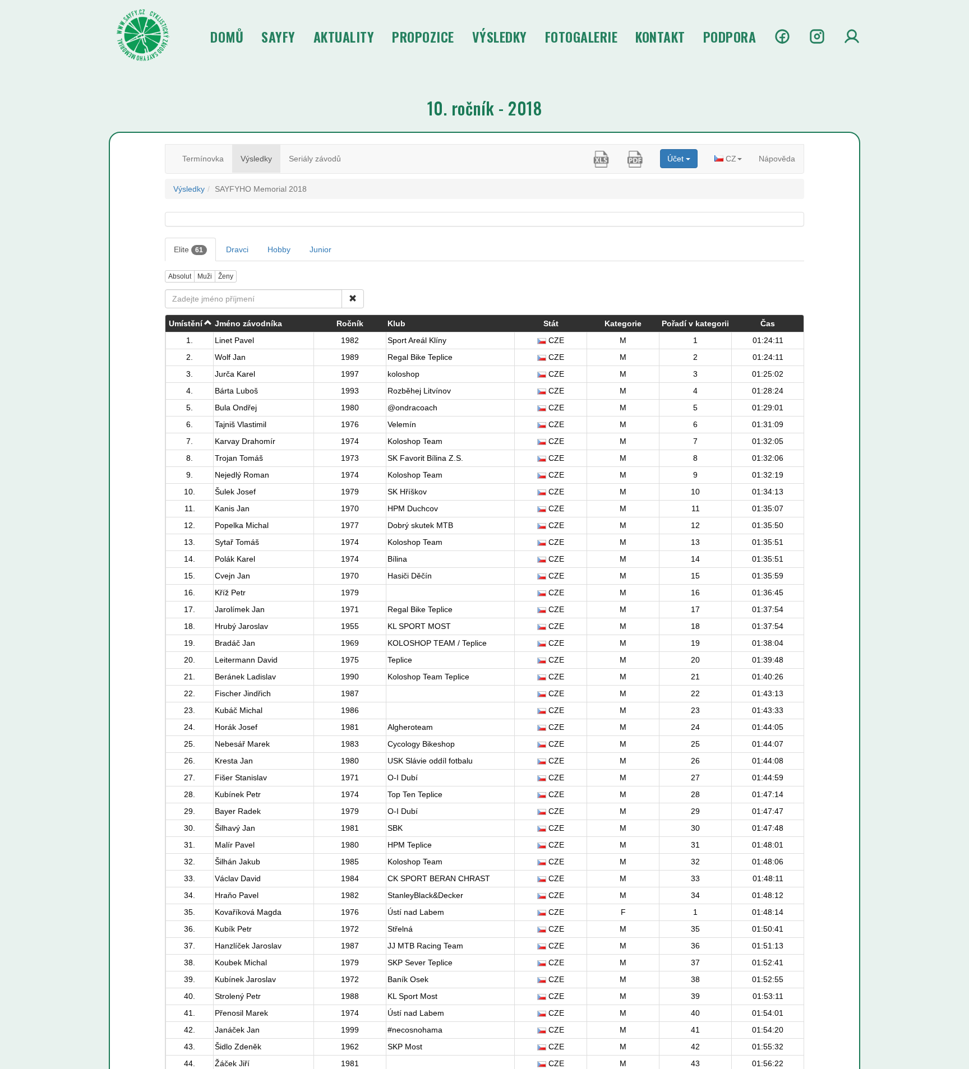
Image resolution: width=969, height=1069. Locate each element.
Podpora (729, 36)
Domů (226, 36)
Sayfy (278, 36)
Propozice (423, 36)
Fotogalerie (581, 36)
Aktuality (344, 36)
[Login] (851, 36)
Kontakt (660, 36)
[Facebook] (782, 36)
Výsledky (499, 36)
